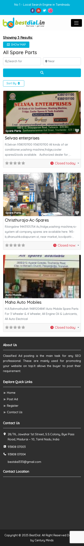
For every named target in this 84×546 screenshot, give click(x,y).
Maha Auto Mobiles (23, 302)
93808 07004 (17, 454)
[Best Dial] (24, 22)
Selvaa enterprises (22, 138)
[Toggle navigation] (76, 23)
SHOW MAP (18, 44)
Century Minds (44, 540)
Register (13, 406)
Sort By (12, 83)
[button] (64, 163)
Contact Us (14, 412)
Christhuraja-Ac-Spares (27, 220)
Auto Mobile (13, 294)
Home (11, 393)
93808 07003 (17, 447)
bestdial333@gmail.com (24, 462)
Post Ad (12, 399)
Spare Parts (13, 130)
